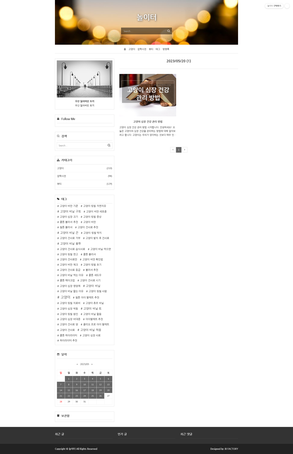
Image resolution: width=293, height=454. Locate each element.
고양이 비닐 (93, 285)
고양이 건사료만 (68, 259)
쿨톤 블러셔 (89, 254)
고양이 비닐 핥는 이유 (72, 291)
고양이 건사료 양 (69, 324)
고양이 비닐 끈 (69, 232)
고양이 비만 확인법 (92, 259)
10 (84, 384)
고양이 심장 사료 (91, 335)
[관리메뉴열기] (287, 5)
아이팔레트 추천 (94, 319)
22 (69, 395)
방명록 (166, 49)
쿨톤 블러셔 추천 (69, 222)
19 (100, 390)
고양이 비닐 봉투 (70, 243)
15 (69, 390)
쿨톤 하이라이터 (68, 335)
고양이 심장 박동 (69, 308)
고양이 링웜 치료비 (70, 303)
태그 (158, 49)
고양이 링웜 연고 (69, 254)
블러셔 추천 (92, 269)
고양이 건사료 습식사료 (72, 249)
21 (61, 395)
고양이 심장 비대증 (70, 319)
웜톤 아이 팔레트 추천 (87, 297)
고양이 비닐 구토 (70, 211)
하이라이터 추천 (68, 340)
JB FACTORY (231, 448)
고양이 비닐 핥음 (92, 314)
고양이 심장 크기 (69, 216)
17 (84, 390)
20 (108, 390)
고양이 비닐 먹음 (90, 329)
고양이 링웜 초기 (92, 264)
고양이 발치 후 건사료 (97, 238)
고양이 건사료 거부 (70, 238)
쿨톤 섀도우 (95, 275)
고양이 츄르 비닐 (95, 303)
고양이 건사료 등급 (70, 269)
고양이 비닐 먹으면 (100, 249)
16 (76, 390)
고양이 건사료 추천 (88, 227)
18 (92, 390)
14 (61, 390)
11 (92, 384)
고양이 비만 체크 (69, 264)
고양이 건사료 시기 (90, 280)
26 (100, 395)
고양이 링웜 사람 (98, 291)
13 (108, 384)
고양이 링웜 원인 (69, 314)
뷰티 (151, 49)
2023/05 (84, 364)
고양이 (132, 49)
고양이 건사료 (67, 329)
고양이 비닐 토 (92, 308)
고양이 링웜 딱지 (92, 232)
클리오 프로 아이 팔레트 (96, 324)
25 (92, 395)
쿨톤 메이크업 (67, 280)
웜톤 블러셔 (66, 227)
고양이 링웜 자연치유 (94, 205)
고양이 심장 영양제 (70, 285)
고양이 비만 (89, 222)
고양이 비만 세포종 (96, 211)
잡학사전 (142, 49)
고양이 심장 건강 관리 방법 (147, 121)
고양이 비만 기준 (69, 205)
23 (76, 395)
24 (84, 395)
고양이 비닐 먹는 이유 (72, 275)
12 (100, 384)
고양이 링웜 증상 (92, 216)
